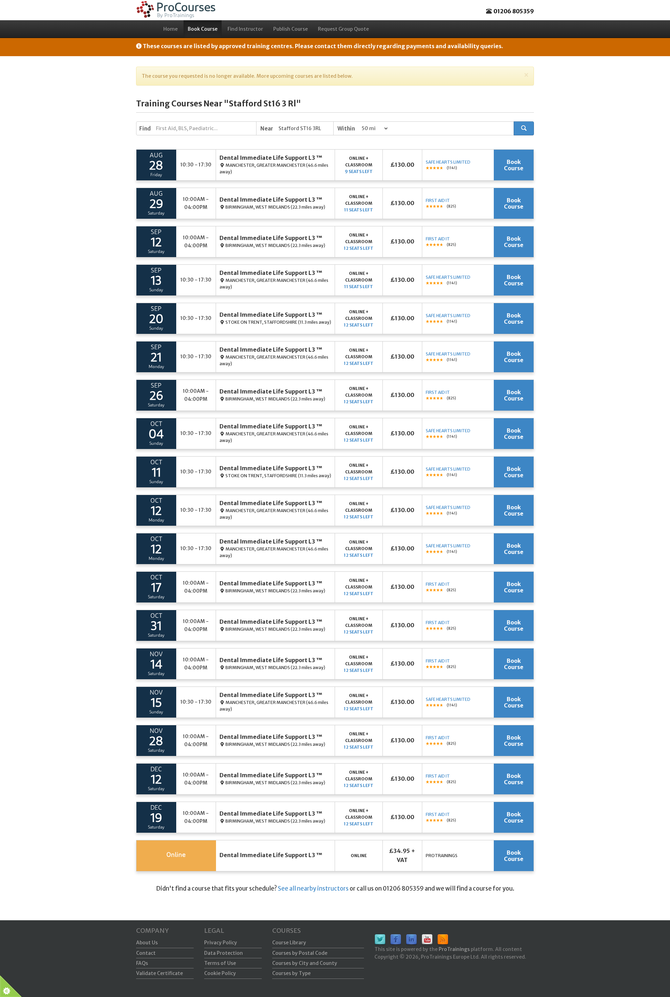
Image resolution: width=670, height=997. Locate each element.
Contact (146, 953)
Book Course (202, 29)
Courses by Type (291, 973)
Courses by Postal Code (299, 953)
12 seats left (358, 248)
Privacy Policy (220, 942)
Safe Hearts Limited (448, 162)
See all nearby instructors (313, 888)
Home (170, 29)
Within (346, 128)
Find (145, 128)
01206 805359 (513, 11)
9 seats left (359, 171)
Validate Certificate (159, 973)
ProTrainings (454, 949)
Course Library (289, 942)
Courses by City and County (304, 963)
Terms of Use (220, 963)
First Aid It (438, 200)
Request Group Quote (343, 29)
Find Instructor (245, 29)
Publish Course (290, 29)
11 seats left (358, 209)
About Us (147, 942)
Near (266, 128)
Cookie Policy (220, 973)
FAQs (142, 963)
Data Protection (223, 953)
